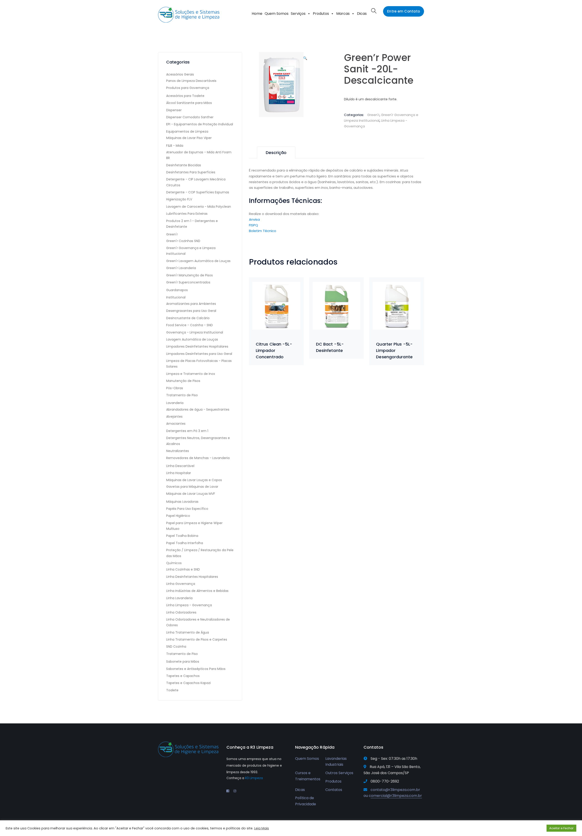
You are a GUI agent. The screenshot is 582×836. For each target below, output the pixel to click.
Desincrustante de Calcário (188, 318)
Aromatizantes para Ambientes (191, 303)
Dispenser (174, 110)
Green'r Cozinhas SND (183, 241)
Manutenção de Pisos (183, 381)
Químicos (174, 563)
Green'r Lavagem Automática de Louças (198, 261)
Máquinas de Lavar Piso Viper (189, 138)
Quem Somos (276, 13)
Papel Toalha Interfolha (184, 543)
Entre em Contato (403, 11)
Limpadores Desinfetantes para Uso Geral (199, 353)
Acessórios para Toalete (185, 95)
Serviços (298, 13)
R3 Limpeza (254, 778)
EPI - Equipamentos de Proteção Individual (199, 124)
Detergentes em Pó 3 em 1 (187, 431)
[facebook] (227, 791)
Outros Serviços (339, 772)
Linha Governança (180, 583)
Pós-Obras (174, 388)
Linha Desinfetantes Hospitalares (192, 576)
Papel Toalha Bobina (182, 535)
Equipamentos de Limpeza (187, 131)
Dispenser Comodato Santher (189, 117)
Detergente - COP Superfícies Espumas (197, 192)
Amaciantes (176, 423)
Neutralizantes (177, 451)
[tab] (276, 152)
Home (257, 13)
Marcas (343, 13)
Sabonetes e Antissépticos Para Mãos (196, 669)
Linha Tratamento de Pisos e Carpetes (196, 639)
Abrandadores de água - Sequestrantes (197, 409)
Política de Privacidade (305, 801)
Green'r (373, 114)
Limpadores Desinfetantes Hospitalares (197, 346)
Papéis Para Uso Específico (187, 508)
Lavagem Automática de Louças (192, 339)
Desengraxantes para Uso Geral (191, 310)
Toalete (172, 690)
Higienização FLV (179, 199)
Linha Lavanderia (179, 598)
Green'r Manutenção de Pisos (189, 275)
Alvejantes (174, 416)
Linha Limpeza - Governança (189, 605)
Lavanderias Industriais (336, 761)
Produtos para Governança (187, 88)
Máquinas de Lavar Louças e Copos (194, 480)
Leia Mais (261, 828)
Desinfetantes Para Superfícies (190, 172)
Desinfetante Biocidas (183, 165)
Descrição (276, 152)
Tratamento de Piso (182, 395)
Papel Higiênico (178, 515)
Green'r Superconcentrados (188, 282)
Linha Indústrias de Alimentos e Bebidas (197, 590)
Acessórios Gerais (180, 74)
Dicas (362, 13)
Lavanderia (174, 403)
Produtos (321, 13)
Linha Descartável (180, 466)
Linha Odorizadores (181, 612)
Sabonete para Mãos (182, 661)
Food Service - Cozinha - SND (189, 325)
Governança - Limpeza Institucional (194, 332)
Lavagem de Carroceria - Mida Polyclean (198, 206)
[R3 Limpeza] (188, 14)
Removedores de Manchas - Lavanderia (198, 458)
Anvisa (254, 219)
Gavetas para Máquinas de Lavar (192, 486)
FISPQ (253, 225)
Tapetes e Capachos (183, 676)
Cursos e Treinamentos (307, 776)
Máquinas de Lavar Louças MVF (190, 493)
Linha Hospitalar (178, 473)
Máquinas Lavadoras (182, 501)
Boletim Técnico (262, 230)
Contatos (333, 789)
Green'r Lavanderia (181, 268)
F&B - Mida (174, 145)
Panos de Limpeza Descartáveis (191, 80)
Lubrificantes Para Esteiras (187, 213)
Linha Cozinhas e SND (183, 569)
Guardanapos (177, 290)
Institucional (176, 297)
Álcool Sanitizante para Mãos (189, 103)
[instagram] (234, 791)
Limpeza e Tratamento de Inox (190, 373)
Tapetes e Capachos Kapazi (188, 683)
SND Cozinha (176, 646)
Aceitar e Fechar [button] (561, 828)
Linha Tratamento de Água (187, 632)
